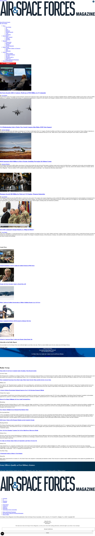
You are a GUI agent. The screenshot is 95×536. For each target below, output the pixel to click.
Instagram (5, 501)
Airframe (8, 38)
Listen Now (47, 356)
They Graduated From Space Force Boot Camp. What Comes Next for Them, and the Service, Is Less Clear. (25, 379)
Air (6, 28)
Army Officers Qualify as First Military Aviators (17, 465)
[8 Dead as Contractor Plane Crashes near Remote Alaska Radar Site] (7, 336)
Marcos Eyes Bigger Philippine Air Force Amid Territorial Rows (15, 399)
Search (8, 22)
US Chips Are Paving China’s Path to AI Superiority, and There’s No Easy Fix (18, 440)
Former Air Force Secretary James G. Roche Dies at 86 (13, 284)
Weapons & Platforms (7, 61)
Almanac (8, 44)
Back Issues (8, 43)
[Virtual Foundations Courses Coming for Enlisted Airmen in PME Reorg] (7, 262)
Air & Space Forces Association (10, 509)
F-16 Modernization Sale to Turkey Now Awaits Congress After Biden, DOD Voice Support (26, 127)
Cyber (7, 33)
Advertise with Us (10, 57)
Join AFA (2, 22)
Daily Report (5, 35)
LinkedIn (5, 502)
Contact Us (8, 58)
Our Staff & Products (10, 54)
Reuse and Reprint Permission (12, 59)
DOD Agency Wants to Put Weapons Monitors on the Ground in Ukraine (17, 420)
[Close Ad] (92, 531)
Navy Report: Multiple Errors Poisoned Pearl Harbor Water (14, 409)
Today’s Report (9, 37)
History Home (6, 47)
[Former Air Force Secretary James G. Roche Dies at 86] (7, 281)
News (4, 25)
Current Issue (8, 42)
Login (5, 22)
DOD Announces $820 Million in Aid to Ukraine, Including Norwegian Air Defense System (25, 161)
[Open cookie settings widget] (2, 533)
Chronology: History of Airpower (13, 48)
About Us (5, 52)
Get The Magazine (10, 46)
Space (7, 29)
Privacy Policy (6, 514)
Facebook (5, 498)
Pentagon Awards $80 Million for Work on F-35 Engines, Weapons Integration (22, 194)
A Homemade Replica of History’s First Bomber (11, 453)
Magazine (5, 40)
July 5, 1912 (2, 468)
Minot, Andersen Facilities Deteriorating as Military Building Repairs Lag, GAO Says (20, 302)
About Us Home (9, 53)
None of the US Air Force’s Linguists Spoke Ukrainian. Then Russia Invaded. (18, 370)
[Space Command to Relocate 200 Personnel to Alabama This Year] (7, 318)
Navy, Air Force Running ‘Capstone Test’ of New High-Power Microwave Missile (19, 430)
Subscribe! (8, 39)
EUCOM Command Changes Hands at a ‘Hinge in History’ (17, 229)
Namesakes (8, 51)
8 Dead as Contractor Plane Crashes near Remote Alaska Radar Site (16, 339)
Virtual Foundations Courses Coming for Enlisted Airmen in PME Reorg (17, 265)
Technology (8, 34)
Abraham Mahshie (6, 129)
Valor (7, 49)
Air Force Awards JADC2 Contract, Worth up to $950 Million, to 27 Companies (23, 93)
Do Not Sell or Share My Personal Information (13, 513)
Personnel (8, 30)
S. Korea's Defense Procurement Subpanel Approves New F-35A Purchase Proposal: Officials (22, 390)
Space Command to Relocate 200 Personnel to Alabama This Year (15, 320)
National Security (9, 32)
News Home (8, 27)
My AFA (2, 23)
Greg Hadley (4, 95)
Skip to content (3, 0)
